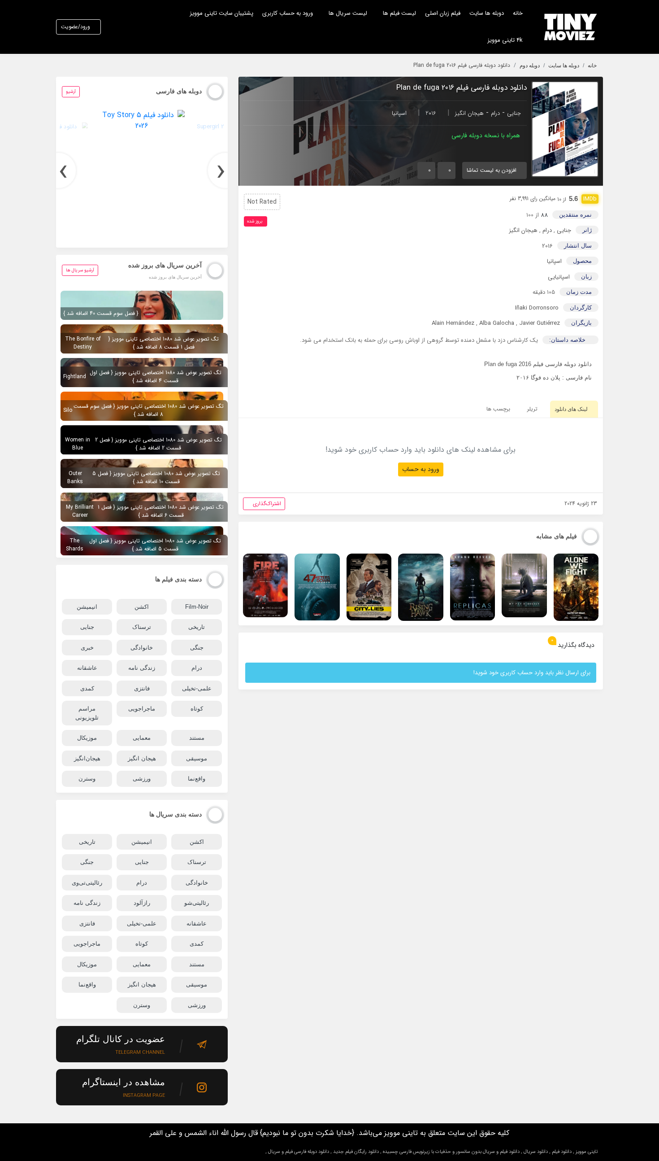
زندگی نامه (141, 667)
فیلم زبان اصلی (442, 13)
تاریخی (196, 627)
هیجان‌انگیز (87, 758)
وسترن (86, 778)
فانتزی (142, 688)
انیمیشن (87, 606)
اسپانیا (399, 113)
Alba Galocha (496, 323)
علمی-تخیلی (197, 688)
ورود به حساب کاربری (287, 13)
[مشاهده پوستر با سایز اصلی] (564, 129)
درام (495, 113)
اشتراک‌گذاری (267, 503)
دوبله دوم (530, 65)
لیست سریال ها (348, 13)
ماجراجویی (141, 708)
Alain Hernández (453, 323)
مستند (196, 737)
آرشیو (71, 91)
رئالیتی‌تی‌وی (87, 882)
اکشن (141, 606)
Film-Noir (196, 606)
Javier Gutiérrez (539, 323)
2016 (430, 113)
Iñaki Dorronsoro (537, 308)
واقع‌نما (196, 778)
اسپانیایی (559, 277)
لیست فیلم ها (399, 13)
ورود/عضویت (75, 26)
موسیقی (196, 758)
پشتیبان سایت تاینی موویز (221, 13)
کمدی (87, 688)
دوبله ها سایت (486, 13)
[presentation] (225, 170)
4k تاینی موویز (505, 40)
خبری (87, 647)
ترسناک (141, 627)
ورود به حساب (420, 469)
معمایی (142, 737)
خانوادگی (141, 647)
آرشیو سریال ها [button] (80, 270)
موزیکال (87, 737)
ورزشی (142, 778)
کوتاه (197, 708)
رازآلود (142, 902)
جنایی (514, 113)
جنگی (197, 647)
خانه (518, 13)
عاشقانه (87, 667)
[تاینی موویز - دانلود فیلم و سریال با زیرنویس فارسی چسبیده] (570, 27)
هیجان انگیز (469, 113)
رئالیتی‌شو (196, 902)
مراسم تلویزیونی (87, 713)
